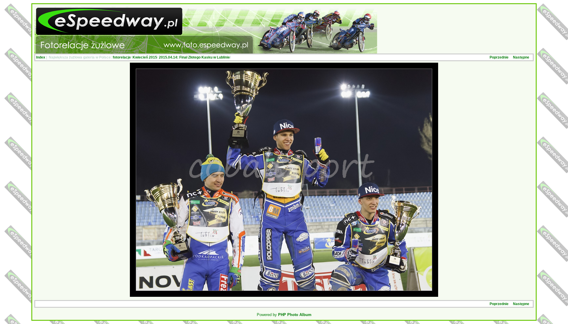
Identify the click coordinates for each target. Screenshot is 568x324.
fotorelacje (122, 57)
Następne (521, 57)
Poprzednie (499, 57)
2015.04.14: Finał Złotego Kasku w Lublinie (194, 57)
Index (40, 57)
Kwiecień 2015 (145, 57)
